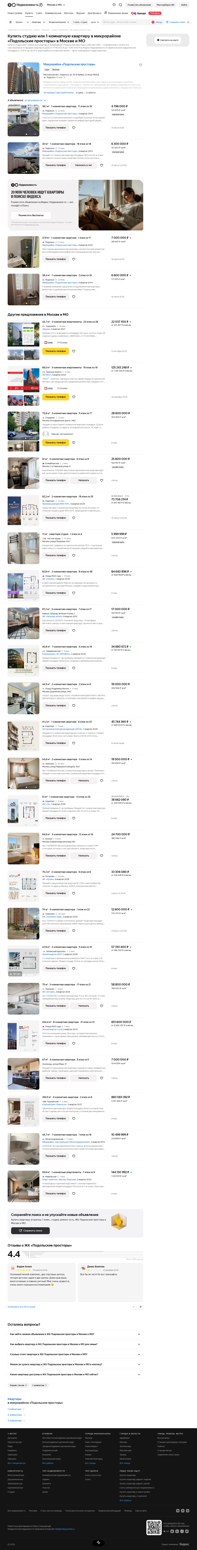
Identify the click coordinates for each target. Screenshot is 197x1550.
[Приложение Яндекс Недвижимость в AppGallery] (182, 1531)
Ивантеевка (125, 1459)
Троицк (123, 1454)
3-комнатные (15, 1420)
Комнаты (46, 1483)
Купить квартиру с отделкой (133, 1496)
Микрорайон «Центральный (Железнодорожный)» (66, 1142)
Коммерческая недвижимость (56, 1475)
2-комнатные (15, 1415)
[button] (120, 4)
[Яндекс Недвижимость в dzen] (182, 1510)
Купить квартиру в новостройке (135, 1492)
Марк (10, 1446)
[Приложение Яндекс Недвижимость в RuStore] (187, 1531)
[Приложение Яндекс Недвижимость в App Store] (172, 1531)
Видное (45, 613)
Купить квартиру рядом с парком (135, 1479)
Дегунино (12, 1438)
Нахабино (12, 1450)
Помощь (128, 1511)
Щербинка (125, 1438)
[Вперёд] (140, 1307)
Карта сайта (141, 1511)
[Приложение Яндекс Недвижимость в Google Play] (177, 1531)
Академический (49, 1450)
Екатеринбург (91, 1450)
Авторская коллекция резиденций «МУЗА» (62, 729)
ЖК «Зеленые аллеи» (52, 616)
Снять (88, 1479)
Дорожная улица (58, 691)
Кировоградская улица (60, 842)
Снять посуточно (93, 1475)
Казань (88, 1454)
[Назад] (134, 1307)
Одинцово (12, 1454)
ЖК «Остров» (48, 992)
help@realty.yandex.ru (65, 1529)
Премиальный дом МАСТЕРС (56, 504)
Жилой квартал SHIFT (52, 954)
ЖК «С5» (46, 804)
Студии (11, 1492)
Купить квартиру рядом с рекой (135, 1483)
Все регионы (163, 1438)
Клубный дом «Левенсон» (54, 1104)
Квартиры (14, 1399)
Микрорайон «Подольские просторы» (60, 113)
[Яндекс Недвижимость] (25, 5)
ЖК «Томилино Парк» (52, 917)
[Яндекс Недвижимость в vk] (178, 1510)
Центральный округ (51, 1459)
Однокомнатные (15, 1488)
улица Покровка (57, 541)
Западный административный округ (59, 1446)
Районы (161, 1446)
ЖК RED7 (46, 375)
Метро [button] (159, 22)
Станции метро (164, 1450)
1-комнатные (14, 1409)
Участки (46, 1488)
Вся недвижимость (17, 1511)
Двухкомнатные (15, 1479)
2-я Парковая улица (59, 466)
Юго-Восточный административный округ (62, 1438)
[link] (184, 4)
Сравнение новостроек (168, 1454)
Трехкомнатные (15, 1483)
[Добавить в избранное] (140, 65)
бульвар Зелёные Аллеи (61, 613)
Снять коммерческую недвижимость (137, 1488)
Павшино (12, 1459)
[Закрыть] (188, 22)
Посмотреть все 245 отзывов (21, 1307)
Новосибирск (91, 1446)
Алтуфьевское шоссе (60, 420)
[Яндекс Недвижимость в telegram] (187, 1510)
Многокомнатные (16, 1475)
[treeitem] (16, 13)
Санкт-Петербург (93, 1442)
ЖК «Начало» (48, 579)
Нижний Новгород (93, 1459)
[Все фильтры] (10, 22)
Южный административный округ (58, 1442)
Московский (125, 1450)
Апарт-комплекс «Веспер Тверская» (59, 1179)
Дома (45, 1492)
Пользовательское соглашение (80, 1511)
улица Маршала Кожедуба (62, 766)
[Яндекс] (184, 1544)
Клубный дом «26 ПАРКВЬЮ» (56, 654)
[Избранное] (114, 4)
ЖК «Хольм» (48, 879)
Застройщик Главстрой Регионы (58, 92)
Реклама (33, 1511)
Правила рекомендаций (109, 1511)
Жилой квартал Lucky (52, 1029)
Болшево (46, 1454)
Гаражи (45, 1479)
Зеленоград (125, 1446)
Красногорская (15, 1442)
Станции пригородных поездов (172, 1442)
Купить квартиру (128, 1475)
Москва (45, 420)
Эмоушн (46, 329)
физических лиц (32, 225)
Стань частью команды (51, 1511)
